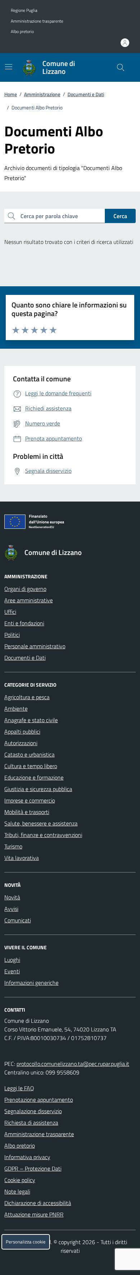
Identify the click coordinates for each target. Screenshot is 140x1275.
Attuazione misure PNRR (34, 1214)
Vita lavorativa (21, 857)
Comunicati (17, 920)
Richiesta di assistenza (31, 1122)
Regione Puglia (24, 10)
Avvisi (11, 908)
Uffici (10, 611)
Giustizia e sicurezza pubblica (38, 789)
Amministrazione (42, 94)
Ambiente (16, 708)
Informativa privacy (27, 1157)
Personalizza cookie (26, 1241)
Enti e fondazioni (24, 623)
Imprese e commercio (29, 800)
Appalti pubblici (22, 731)
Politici (12, 634)
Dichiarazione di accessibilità (37, 1203)
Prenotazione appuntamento (38, 1099)
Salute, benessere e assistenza (41, 823)
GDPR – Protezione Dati (32, 1168)
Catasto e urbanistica (29, 754)
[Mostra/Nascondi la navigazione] (8, 66)
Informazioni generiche (31, 982)
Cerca (120, 216)
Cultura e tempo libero (30, 766)
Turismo (13, 846)
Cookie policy (19, 1180)
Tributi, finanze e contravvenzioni (43, 835)
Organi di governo (25, 588)
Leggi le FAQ (19, 1088)
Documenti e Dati (85, 94)
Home (10, 94)
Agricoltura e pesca (27, 697)
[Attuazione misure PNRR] (70, 523)
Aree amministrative (28, 600)
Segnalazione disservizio (33, 1111)
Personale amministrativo (34, 646)
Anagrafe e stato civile (31, 720)
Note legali (17, 1191)
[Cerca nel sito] (120, 67)
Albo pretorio (22, 31)
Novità (12, 897)
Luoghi (12, 959)
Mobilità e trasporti (26, 812)
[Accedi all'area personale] (125, 43)
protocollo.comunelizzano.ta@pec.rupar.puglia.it (73, 1063)
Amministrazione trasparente (37, 21)
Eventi (12, 971)
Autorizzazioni (20, 743)
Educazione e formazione (34, 777)
